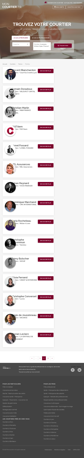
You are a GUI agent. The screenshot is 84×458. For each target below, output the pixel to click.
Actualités (68, 3)
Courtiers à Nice (8, 431)
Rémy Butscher (20, 258)
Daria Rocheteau (21, 220)
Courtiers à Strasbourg (51, 426)
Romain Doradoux (22, 88)
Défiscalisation (7, 406)
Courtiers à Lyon (49, 419)
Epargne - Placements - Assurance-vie (15, 400)
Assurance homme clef (51, 416)
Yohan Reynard (20, 183)
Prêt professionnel (49, 387)
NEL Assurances (21, 164)
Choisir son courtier (55, 3)
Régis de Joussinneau (24, 315)
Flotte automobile (49, 413)
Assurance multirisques (51, 403)
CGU (69, 449)
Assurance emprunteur (10, 390)
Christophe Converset (24, 296)
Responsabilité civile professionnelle (55, 400)
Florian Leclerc (20, 334)
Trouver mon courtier (63, 46)
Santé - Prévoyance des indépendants (56, 390)
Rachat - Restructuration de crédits (14, 393)
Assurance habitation (9, 416)
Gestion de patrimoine (10, 403)
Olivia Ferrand (19, 277)
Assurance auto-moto (10, 413)
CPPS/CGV (76, 449)
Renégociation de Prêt (10, 409)
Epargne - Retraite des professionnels (56, 396)
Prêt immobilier (8, 387)
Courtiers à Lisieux (49, 439)
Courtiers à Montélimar (51, 435)
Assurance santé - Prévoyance (12, 396)
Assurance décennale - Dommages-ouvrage (58, 406)
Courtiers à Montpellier (51, 429)
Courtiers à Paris (8, 422)
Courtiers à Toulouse (9, 428)
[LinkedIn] (79, 370)
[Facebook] (73, 370)
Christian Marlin (20, 107)
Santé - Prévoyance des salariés (54, 393)
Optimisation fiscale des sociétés (54, 409)
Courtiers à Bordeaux (9, 441)
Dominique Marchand (24, 202)
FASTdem (17, 126)
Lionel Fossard (20, 145)
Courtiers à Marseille (9, 425)
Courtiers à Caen (8, 438)
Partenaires (77, 3)
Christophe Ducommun (18, 241)
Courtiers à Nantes (8, 435)
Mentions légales (59, 449)
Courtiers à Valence (50, 432)
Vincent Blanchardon (24, 70)
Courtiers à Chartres (50, 422)
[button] (45, 71)
